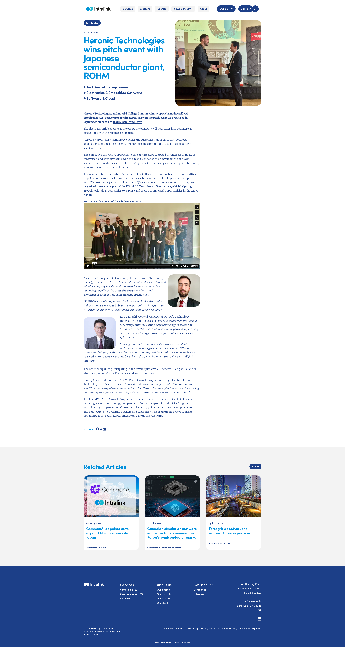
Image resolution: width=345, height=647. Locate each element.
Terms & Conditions (173, 628)
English (223, 8)
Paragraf (178, 369)
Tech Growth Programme (107, 87)
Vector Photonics (117, 373)
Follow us (199, 594)
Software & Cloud (100, 98)
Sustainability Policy (227, 628)
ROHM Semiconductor (127, 122)
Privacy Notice (208, 628)
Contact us (200, 589)
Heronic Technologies (97, 113)
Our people (163, 589)
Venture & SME (128, 589)
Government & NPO (131, 594)
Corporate (126, 598)
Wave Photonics (144, 373)
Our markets (164, 594)
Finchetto (165, 369)
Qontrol (99, 373)
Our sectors (163, 598)
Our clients (163, 603)
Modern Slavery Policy (250, 628)
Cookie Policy (191, 628)
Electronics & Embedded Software (114, 92)
